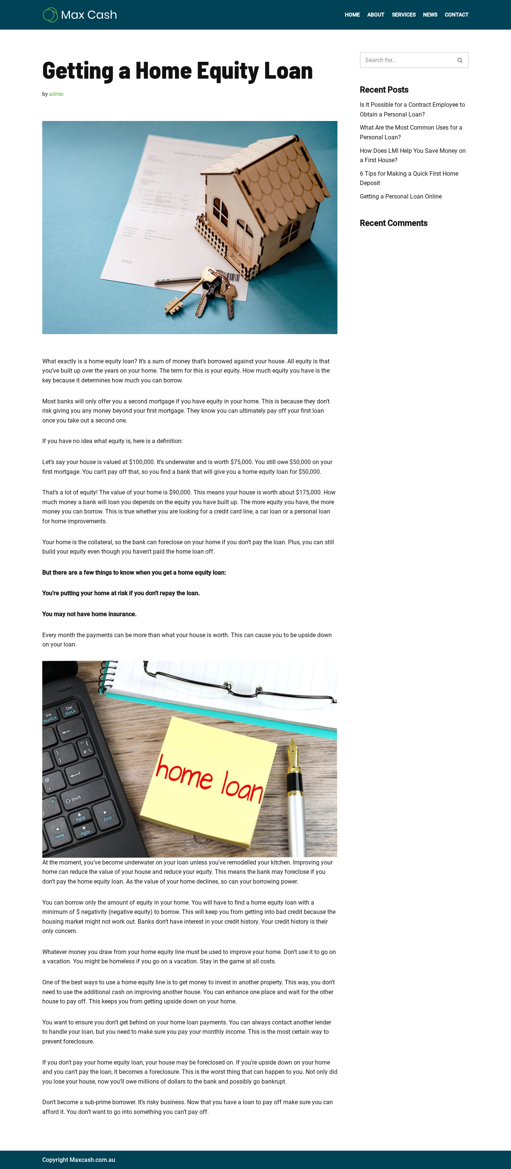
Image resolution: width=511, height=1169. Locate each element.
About (376, 15)
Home (352, 15)
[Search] (460, 60)
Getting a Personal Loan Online (401, 196)
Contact (457, 15)
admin (56, 94)
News (430, 15)
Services (404, 15)
